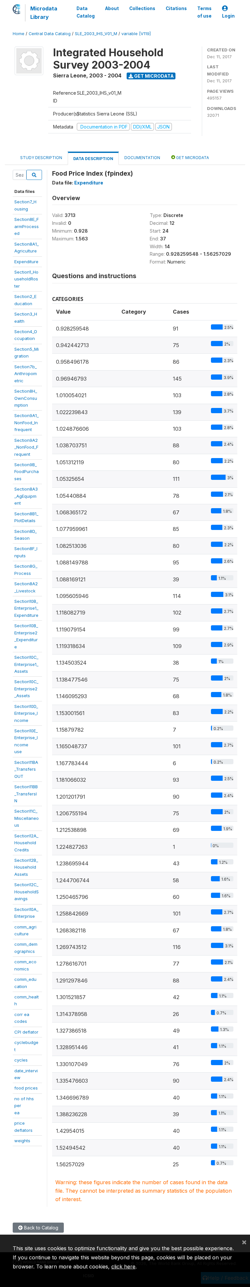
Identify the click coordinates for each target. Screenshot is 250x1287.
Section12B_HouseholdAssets (26, 867)
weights (22, 1140)
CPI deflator (26, 1032)
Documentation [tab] (142, 157)
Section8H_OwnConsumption (25, 398)
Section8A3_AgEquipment (26, 496)
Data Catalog (85, 12)
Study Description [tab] (41, 157)
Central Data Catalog (50, 33)
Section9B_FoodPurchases (26, 471)
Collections (142, 8)
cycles (21, 1060)
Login (228, 16)
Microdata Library (43, 12)
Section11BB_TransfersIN (26, 793)
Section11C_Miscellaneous (26, 818)
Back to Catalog (40, 1227)
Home (18, 33)
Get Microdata (153, 76)
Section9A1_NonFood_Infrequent (26, 422)
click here (123, 1266)
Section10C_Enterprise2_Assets (26, 688)
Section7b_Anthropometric (25, 373)
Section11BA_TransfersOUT (26, 769)
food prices (26, 1088)
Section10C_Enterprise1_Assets (26, 664)
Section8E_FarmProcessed (26, 226)
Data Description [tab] (93, 158)
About (112, 8)
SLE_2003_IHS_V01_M (96, 33)
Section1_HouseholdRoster (26, 279)
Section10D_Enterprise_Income (26, 713)
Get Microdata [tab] (192, 157)
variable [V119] (136, 33)
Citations (176, 8)
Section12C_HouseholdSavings (26, 891)
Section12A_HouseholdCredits (26, 842)
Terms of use (204, 12)
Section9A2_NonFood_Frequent (26, 447)
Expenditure (26, 261)
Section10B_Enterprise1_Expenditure (26, 608)
